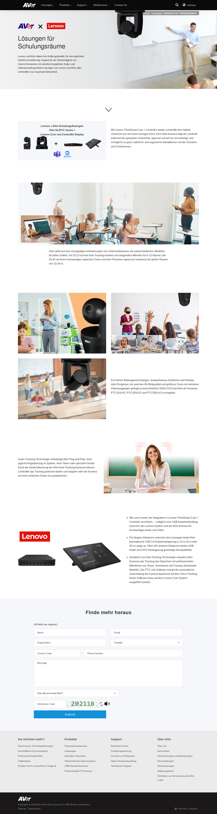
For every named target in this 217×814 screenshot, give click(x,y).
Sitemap (22, 808)
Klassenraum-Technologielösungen (35, 746)
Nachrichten (163, 751)
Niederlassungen (165, 766)
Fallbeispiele (24, 761)
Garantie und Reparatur (123, 756)
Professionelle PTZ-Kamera (78, 771)
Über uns (162, 746)
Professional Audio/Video (30, 756)
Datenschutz (34, 808)
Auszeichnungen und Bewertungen (175, 756)
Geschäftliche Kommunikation (33, 751)
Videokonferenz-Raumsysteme (79, 761)
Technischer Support (121, 766)
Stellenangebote (165, 771)
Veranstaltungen (165, 761)
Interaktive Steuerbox (75, 756)
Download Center (119, 746)
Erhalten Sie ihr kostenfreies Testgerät (37, 766)
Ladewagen (70, 751)
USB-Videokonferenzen (76, 766)
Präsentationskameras (75, 746)
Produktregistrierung (121, 751)
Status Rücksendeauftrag (123, 761)
